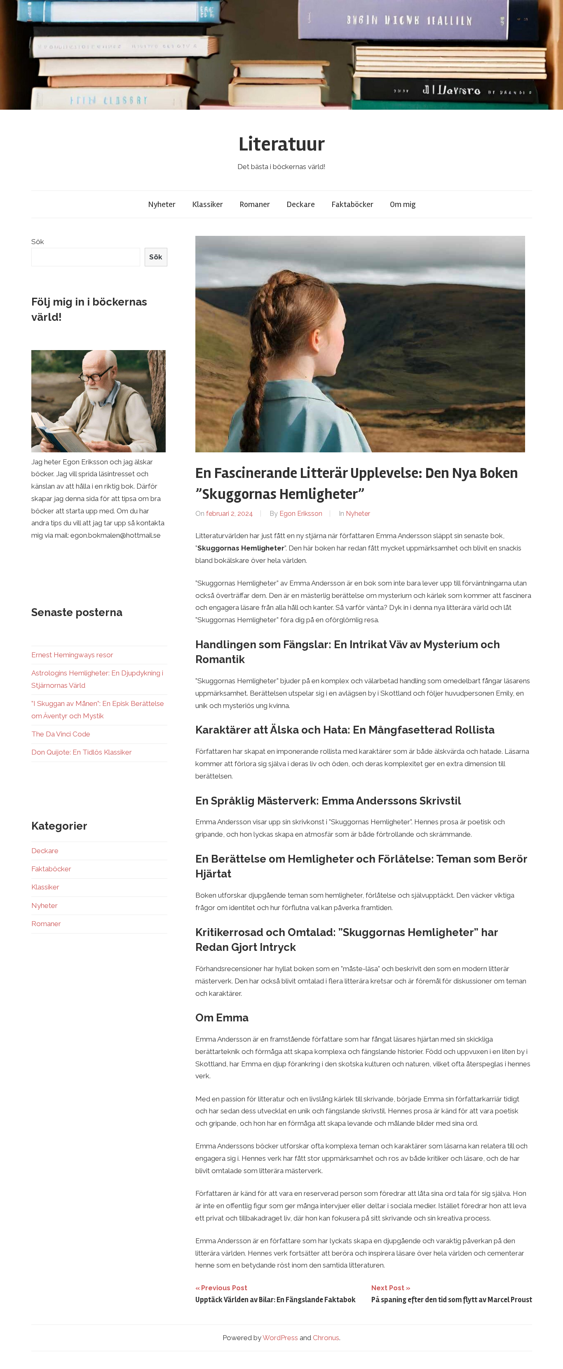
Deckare (300, 204)
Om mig (402, 204)
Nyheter (162, 204)
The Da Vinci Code (60, 734)
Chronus (326, 1338)
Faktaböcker (352, 204)
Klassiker (207, 204)
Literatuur (282, 144)
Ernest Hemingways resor (72, 655)
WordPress (280, 1338)
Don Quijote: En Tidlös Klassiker (81, 752)
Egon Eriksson (300, 513)
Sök (37, 242)
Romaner (254, 204)
